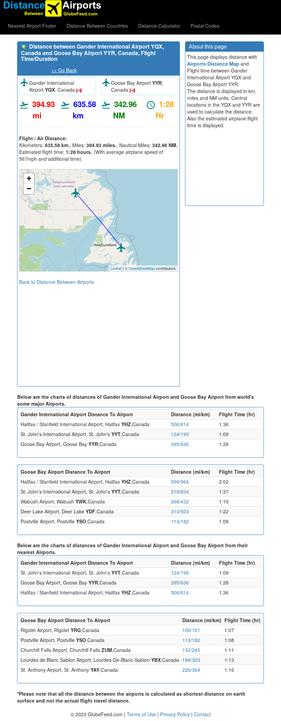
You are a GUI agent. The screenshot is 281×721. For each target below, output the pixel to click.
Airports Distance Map (213, 63)
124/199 (180, 434)
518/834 (180, 491)
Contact (202, 714)
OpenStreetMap (142, 268)
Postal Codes (205, 25)
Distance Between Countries (97, 25)
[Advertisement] (98, 333)
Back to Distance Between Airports (56, 281)
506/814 (180, 424)
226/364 (191, 669)
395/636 (180, 444)
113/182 (180, 521)
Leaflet (116, 268)
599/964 (180, 481)
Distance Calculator (159, 25)
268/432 (180, 501)
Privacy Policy (175, 714)
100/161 (191, 630)
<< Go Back (64, 70)
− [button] (29, 188)
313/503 (180, 511)
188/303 (191, 659)
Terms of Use (142, 714)
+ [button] (29, 178)
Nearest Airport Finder (32, 25)
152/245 (191, 649)
